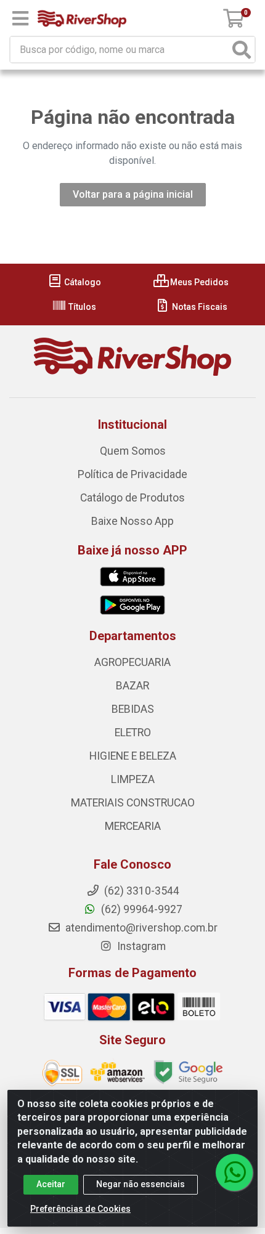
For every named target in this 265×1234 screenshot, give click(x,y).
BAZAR (132, 686)
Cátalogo (81, 282)
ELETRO (133, 732)
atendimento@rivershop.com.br (140, 928)
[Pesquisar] (242, 49)
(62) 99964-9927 (140, 909)
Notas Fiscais (198, 307)
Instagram (140, 946)
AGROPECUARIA (132, 662)
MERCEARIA (133, 826)
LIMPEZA (133, 779)
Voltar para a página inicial (133, 194)
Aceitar (50, 1184)
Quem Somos (133, 451)
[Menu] (20, 18)
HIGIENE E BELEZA (132, 756)
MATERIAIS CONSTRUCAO (133, 803)
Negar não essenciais (140, 1184)
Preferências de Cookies (80, 1209)
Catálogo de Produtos (132, 498)
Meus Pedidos (198, 282)
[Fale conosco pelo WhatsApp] (234, 1172)
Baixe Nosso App (132, 521)
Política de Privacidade (132, 474)
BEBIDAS (133, 709)
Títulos (81, 307)
